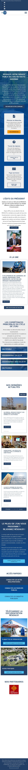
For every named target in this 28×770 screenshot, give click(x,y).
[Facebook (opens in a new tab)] (4, 2)
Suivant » (21, 509)
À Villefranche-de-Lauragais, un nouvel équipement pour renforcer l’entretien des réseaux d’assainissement (14, 278)
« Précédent (7, 509)
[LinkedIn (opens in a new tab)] (4, 6)
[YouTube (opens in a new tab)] (4, 8)
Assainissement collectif (12, 355)
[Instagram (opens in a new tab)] (4, 4)
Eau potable (7, 349)
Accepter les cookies (14, 767)
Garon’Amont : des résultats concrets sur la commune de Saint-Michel (12, 451)
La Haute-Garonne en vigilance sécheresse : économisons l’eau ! (13, 487)
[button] (14, 106)
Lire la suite (6, 301)
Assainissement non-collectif (14, 362)
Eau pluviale (7, 368)
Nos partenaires (14, 681)
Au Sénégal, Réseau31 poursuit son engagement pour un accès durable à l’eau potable (14, 413)
